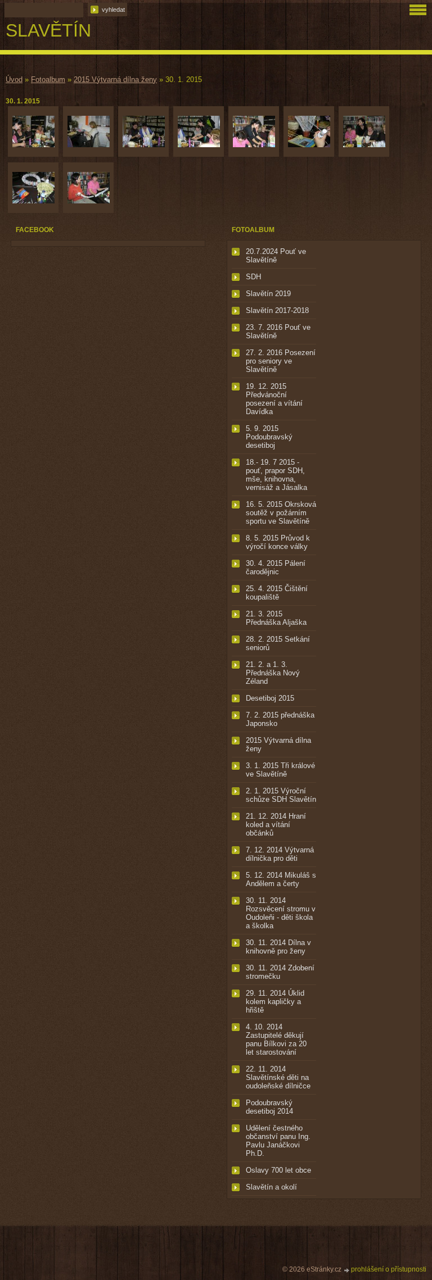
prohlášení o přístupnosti (388, 1269)
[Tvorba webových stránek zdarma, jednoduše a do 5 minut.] (347, 1270)
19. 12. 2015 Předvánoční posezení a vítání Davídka (274, 399)
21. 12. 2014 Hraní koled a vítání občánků (276, 824)
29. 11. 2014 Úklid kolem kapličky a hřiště (275, 1001)
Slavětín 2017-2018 (277, 310)
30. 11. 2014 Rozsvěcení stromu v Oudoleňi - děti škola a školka (281, 913)
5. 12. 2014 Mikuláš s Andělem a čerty (281, 879)
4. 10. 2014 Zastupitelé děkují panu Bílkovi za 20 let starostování (276, 1039)
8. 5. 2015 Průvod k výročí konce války (278, 542)
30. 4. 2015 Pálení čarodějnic (275, 567)
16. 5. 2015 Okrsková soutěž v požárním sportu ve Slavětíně (281, 512)
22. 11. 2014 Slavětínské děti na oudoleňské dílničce (278, 1077)
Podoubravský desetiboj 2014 (269, 1107)
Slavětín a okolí (271, 1187)
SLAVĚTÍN (48, 30)
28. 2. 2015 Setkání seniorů (278, 643)
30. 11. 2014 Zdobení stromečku (280, 972)
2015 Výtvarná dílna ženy (115, 79)
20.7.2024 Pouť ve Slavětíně (276, 255)
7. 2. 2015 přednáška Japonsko (280, 719)
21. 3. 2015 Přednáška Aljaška (276, 618)
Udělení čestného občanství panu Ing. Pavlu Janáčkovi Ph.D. (278, 1141)
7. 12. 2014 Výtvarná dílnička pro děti (280, 854)
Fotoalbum (48, 79)
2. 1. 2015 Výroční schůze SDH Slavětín (281, 795)
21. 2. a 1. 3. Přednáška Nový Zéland (273, 673)
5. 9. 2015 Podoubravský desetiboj (269, 437)
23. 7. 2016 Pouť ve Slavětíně (278, 331)
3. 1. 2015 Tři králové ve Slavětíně (280, 769)
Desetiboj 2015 (270, 698)
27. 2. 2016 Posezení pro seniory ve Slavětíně (281, 361)
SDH (253, 277)
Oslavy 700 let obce (278, 1170)
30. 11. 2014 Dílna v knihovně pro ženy (278, 946)
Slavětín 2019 (268, 293)
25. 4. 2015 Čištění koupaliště (277, 592)
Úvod (14, 79)
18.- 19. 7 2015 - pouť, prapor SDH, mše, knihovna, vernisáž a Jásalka (276, 475)
